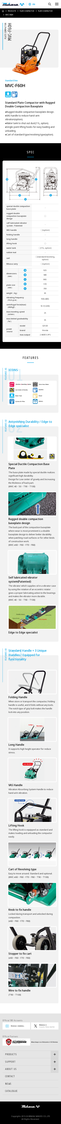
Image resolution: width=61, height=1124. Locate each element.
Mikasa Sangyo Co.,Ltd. (13, 4)
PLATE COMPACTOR (27, 11)
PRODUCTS (12, 11)
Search (49, 4)
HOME (3, 11)
